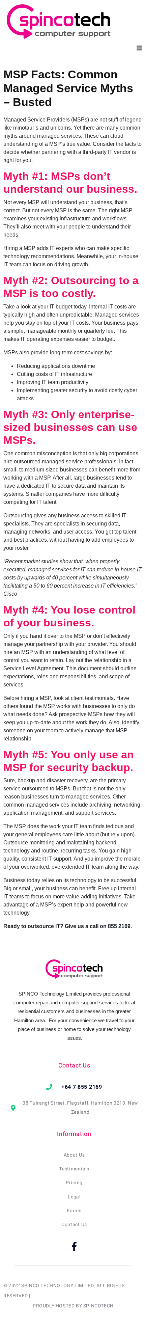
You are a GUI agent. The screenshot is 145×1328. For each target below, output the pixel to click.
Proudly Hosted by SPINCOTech (73, 1305)
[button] (139, 48)
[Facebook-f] (74, 1247)
